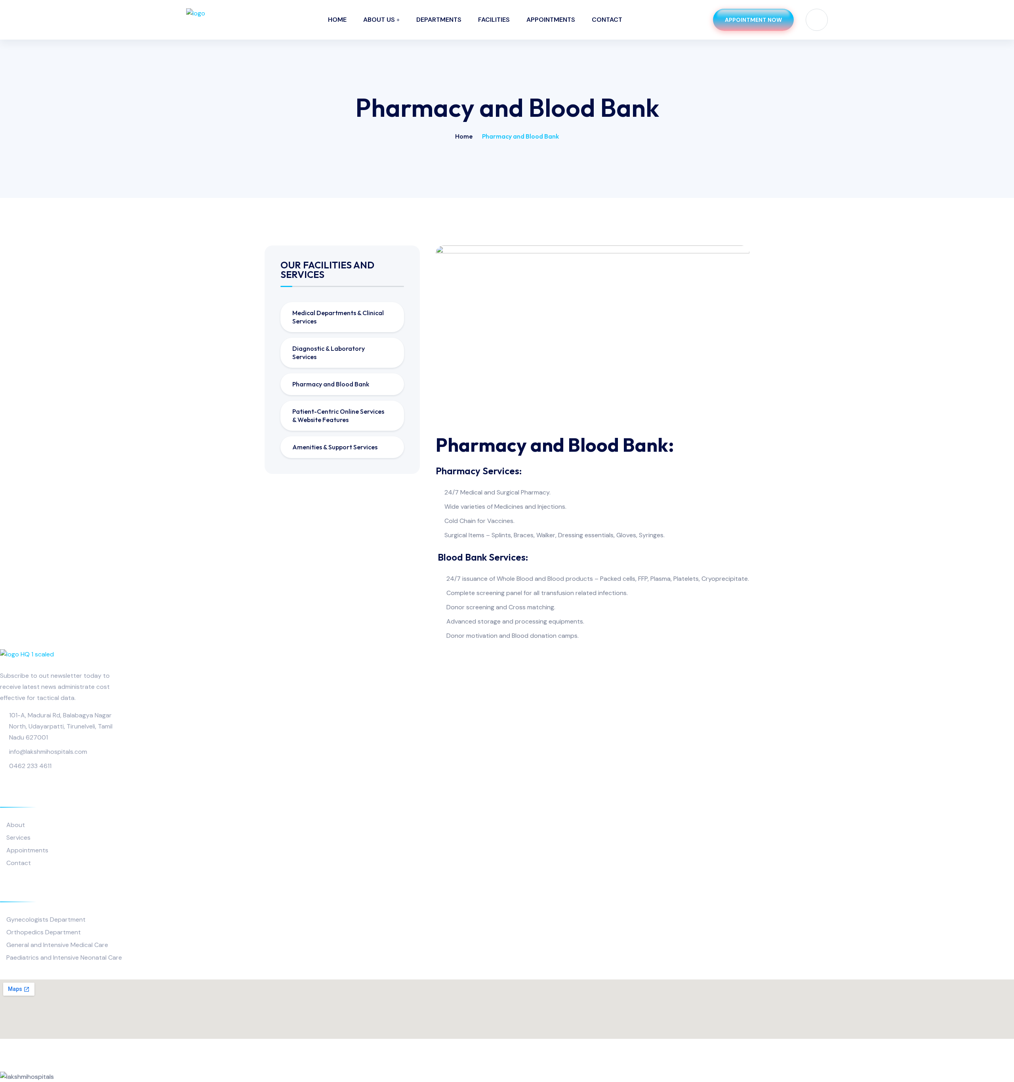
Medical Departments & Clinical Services (338, 317)
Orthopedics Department (43, 932)
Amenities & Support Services (334, 447)
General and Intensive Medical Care (57, 945)
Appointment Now (753, 19)
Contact (607, 19)
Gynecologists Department (46, 919)
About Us (379, 19)
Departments (438, 19)
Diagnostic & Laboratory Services (328, 352)
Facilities (494, 19)
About (15, 825)
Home (337, 19)
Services (18, 837)
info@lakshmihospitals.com (48, 751)
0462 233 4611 (30, 766)
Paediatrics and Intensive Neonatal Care (64, 957)
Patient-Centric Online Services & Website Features (338, 415)
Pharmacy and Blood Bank (330, 384)
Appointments (550, 19)
